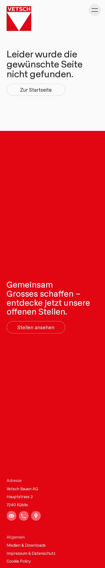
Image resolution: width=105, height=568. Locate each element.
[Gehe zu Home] (19, 18)
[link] (11, 516)
